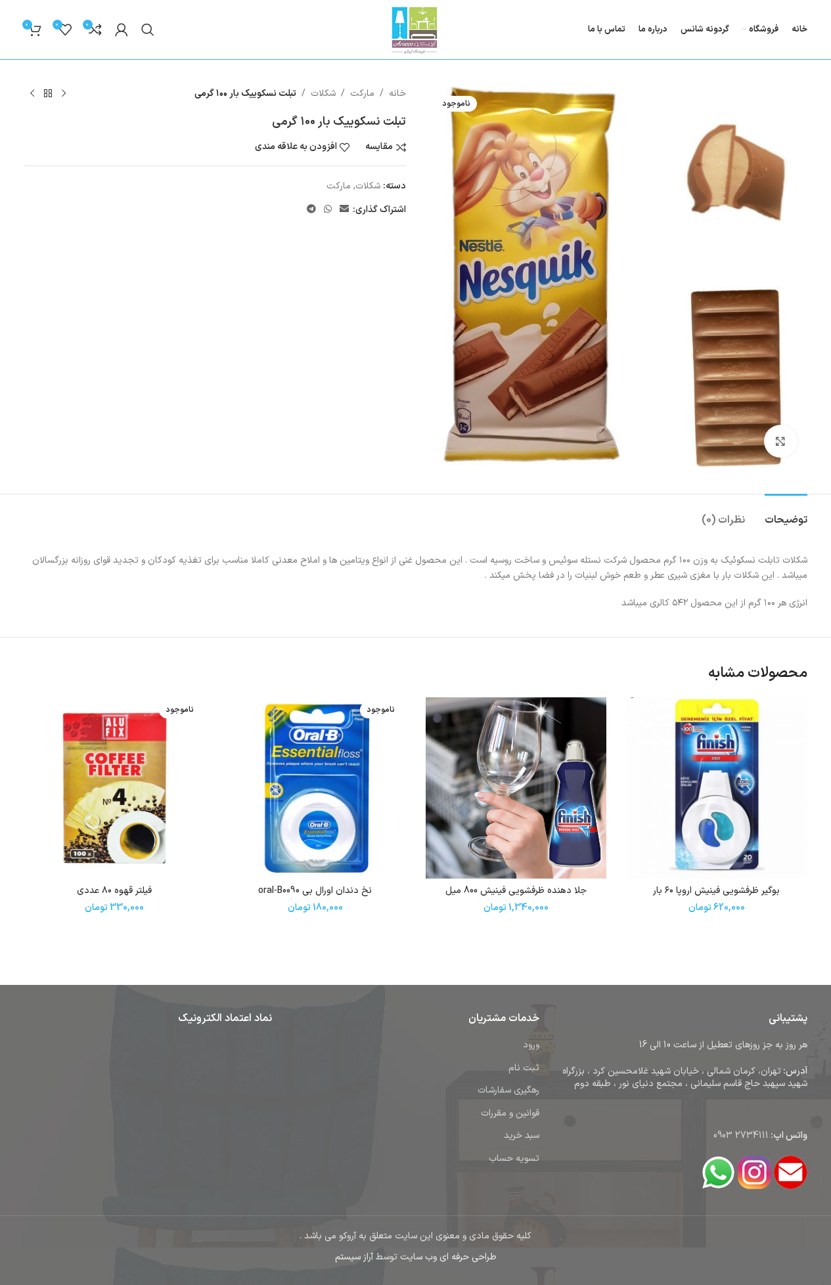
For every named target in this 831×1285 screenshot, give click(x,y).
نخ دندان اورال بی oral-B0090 (315, 891)
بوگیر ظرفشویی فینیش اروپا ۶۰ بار (716, 891)
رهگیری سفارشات (508, 1090)
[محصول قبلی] (64, 94)
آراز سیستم (354, 1257)
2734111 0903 (741, 1136)
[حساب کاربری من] (121, 29)
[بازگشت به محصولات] (48, 94)
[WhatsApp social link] (328, 209)
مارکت (362, 93)
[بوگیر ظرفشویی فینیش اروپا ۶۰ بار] (716, 788)
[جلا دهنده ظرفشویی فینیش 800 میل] (516, 788)
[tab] (786, 514)
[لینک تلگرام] (311, 209)
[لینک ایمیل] (344, 209)
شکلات (323, 93)
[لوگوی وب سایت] (415, 29)
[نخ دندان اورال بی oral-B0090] (315, 788)
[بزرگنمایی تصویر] (780, 441)
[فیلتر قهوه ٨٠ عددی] (115, 788)
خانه (397, 93)
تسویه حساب (514, 1158)
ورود (531, 1045)
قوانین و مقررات (510, 1113)
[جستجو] (148, 29)
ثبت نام (523, 1068)
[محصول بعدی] (32, 94)
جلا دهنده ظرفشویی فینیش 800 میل (516, 891)
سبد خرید (521, 1136)
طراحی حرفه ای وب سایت (448, 1257)
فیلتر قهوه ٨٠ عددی (114, 891)
